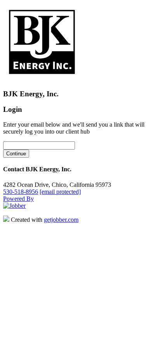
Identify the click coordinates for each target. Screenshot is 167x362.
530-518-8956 (20, 191)
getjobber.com (61, 219)
